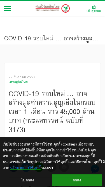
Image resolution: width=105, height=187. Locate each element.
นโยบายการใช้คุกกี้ (25, 167)
